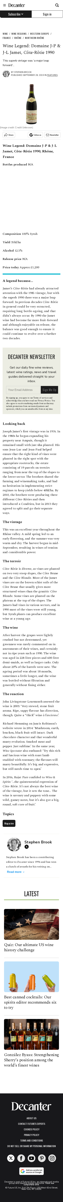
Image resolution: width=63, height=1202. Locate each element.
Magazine (9, 823)
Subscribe (14, 14)
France (7, 38)
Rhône (18, 38)
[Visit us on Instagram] (52, 1158)
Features (52, 75)
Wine (5, 33)
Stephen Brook (22, 72)
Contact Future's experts (31, 1123)
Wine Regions (19, 33)
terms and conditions (31, 1140)
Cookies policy (31, 1129)
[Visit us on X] (11, 1158)
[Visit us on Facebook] (21, 1158)
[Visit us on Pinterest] (42, 1158)
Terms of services (41, 398)
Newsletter (54, 134)
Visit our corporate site (39, 1184)
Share (10, 134)
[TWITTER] (27, 846)
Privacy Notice (44, 400)
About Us (31, 1118)
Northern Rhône (34, 38)
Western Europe (39, 33)
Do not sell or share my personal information (31, 1146)
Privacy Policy (31, 1135)
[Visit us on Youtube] (31, 1158)
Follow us (37, 134)
